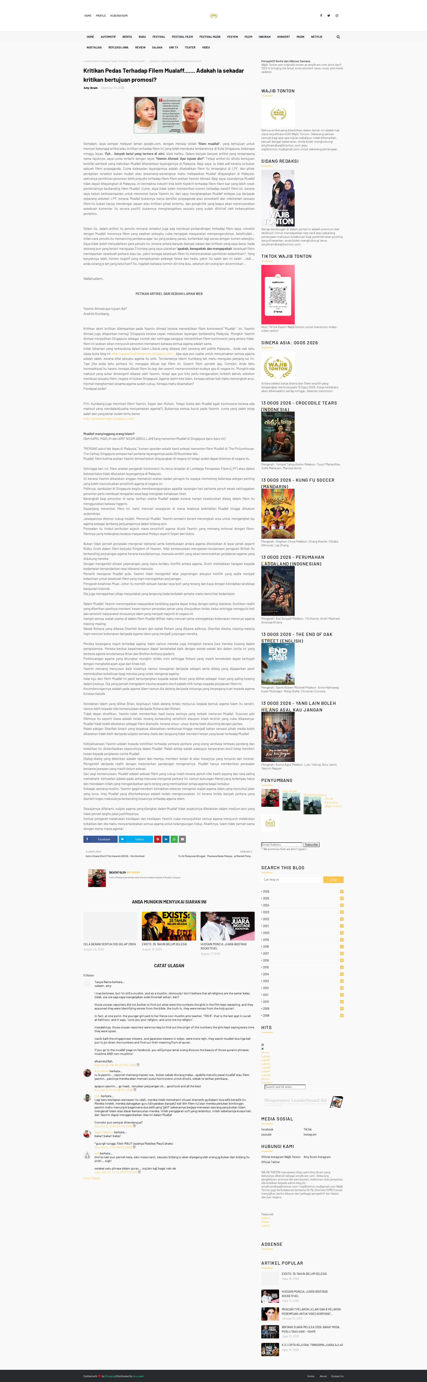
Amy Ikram (91, 88)
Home (88, 15)
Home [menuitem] (90, 36)
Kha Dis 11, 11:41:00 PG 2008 (114, 1147)
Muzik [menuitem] (300, 36)
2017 (303, 953)
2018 (302, 946)
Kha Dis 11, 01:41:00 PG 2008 (114, 1090)
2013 (303, 981)
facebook (267, 1129)
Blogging (110, 1376)
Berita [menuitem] (127, 36)
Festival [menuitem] (159, 36)
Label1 (265, 1060)
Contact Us (337, 1376)
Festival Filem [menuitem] (182, 36)
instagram (310, 1134)
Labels (265, 1056)
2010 (303, 1001)
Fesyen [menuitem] (232, 36)
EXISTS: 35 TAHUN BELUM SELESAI (164, 944)
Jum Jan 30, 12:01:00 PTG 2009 (116, 1172)
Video (265, 1222)
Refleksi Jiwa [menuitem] (119, 47)
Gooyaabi (138, 1376)
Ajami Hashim (104, 1132)
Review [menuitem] (140, 47)
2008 (303, 1015)
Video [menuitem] (206, 47)
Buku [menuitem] (142, 36)
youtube (266, 1134)
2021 (302, 926)
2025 (303, 898)
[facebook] (321, 15)
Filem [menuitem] (248, 36)
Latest (265, 1225)
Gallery (265, 1218)
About (265, 1079)
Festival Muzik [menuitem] (210, 36)
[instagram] (336, 15)
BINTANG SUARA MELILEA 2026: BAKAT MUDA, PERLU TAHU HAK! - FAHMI (311, 1329)
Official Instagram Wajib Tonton (280, 1157)
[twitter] (329, 15)
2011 (303, 995)
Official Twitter (270, 1162)
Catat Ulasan (92, 1178)
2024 (303, 905)
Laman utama (91, 60)
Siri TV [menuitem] (173, 47)
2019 (303, 939)
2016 (303, 960)
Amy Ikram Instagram (317, 1157)
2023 (303, 912)
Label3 (265, 1067)
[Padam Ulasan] (138, 1065)
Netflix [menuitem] (316, 36)
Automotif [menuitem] (108, 36)
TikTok (308, 1129)
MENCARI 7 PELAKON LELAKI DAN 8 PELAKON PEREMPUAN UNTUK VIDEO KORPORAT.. (311, 1312)
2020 (303, 933)
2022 (303, 919)
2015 (303, 967)
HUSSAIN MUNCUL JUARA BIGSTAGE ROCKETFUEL (224, 946)
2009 (303, 1008)
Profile (101, 15)
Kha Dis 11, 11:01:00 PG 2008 (114, 1126)
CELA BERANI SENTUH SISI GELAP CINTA (109, 944)
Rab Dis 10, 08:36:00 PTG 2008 (116, 1065)
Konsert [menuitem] (283, 36)
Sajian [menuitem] (157, 47)
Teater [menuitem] (190, 47)
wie (97, 1153)
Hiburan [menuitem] (265, 36)
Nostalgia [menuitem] (94, 47)
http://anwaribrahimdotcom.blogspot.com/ (142, 354)
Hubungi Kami (119, 15)
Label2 (265, 1064)
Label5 (265, 1075)
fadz (97, 1096)
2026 (303, 891)
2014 (303, 974)
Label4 (265, 1071)
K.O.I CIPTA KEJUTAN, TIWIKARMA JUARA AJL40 (312, 1345)
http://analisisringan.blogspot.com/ (108, 419)
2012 (303, 988)
